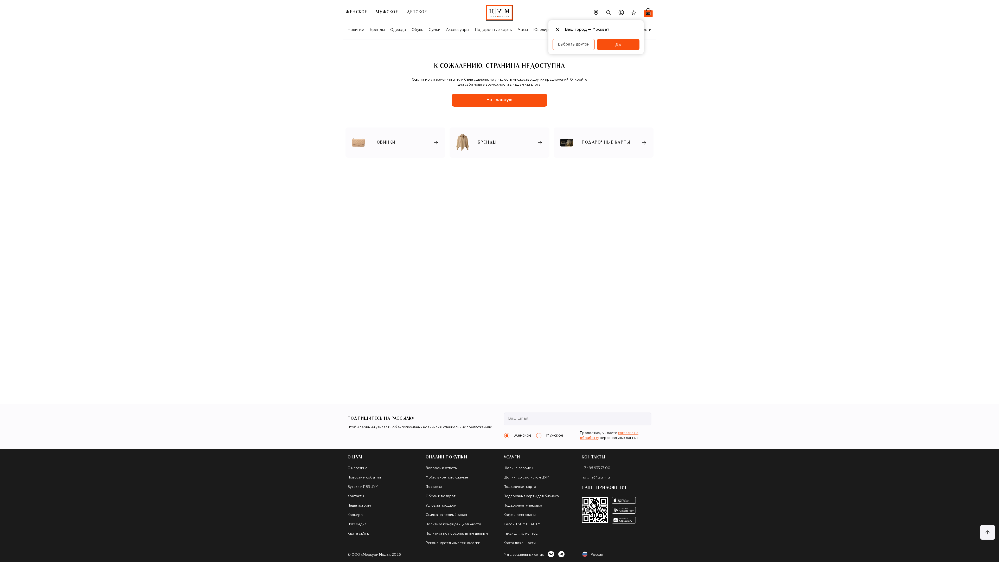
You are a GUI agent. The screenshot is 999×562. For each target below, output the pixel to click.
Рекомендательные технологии (453, 543)
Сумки (434, 30)
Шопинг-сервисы (518, 468)
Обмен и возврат (441, 496)
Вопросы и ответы (441, 468)
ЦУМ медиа (357, 524)
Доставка (434, 487)
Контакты (356, 496)
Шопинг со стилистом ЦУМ (526, 477)
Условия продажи (441, 505)
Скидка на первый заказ (446, 515)
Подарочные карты (494, 30)
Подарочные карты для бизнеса (531, 496)
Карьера (355, 515)
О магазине (357, 468)
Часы (523, 30)
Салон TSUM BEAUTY (522, 524)
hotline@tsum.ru (596, 477)
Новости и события (364, 477)
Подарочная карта (520, 487)
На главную (499, 100)
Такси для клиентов (521, 533)
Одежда (398, 30)
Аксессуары (457, 30)
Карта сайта (358, 533)
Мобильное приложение (447, 477)
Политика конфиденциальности (453, 524)
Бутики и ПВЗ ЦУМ (363, 487)
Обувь (417, 30)
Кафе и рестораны (520, 515)
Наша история (360, 505)
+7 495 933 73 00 (596, 468)
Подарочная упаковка (523, 505)
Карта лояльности (520, 543)
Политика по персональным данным (457, 533)
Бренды (377, 30)
